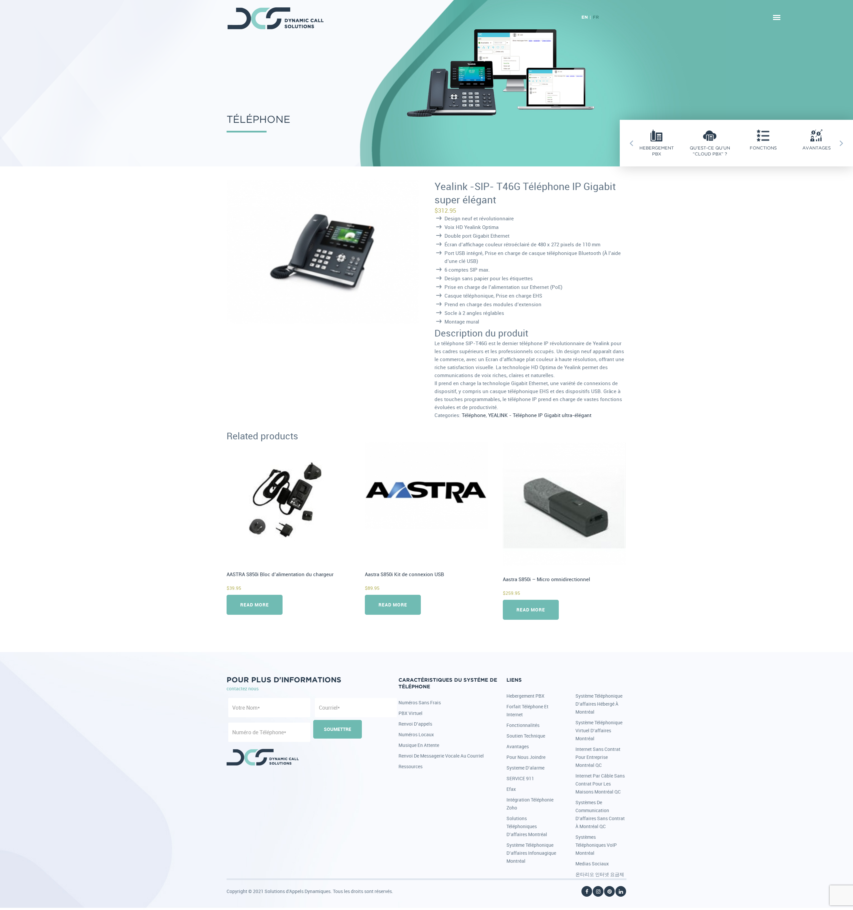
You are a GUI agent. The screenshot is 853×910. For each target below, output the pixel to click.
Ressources (411, 766)
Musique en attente (419, 745)
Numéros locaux (416, 734)
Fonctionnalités (522, 725)
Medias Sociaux (592, 863)
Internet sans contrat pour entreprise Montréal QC (597, 757)
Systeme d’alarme (525, 768)
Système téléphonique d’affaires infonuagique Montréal (531, 853)
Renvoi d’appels (415, 724)
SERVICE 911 (520, 778)
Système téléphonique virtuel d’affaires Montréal (598, 730)
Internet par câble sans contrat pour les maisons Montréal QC (600, 784)
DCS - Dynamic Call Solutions (276, 18)
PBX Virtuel (411, 713)
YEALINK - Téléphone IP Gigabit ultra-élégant (539, 415)
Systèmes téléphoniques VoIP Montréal (596, 845)
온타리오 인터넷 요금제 (599, 874)
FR (596, 17)
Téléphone (474, 415)
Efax (511, 789)
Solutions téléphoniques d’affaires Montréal (526, 826)
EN (584, 17)
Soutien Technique (525, 736)
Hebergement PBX (525, 696)
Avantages (517, 746)
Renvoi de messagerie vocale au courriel (441, 756)
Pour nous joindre (525, 757)
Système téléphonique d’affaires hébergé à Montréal (598, 704)
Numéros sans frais (420, 702)
